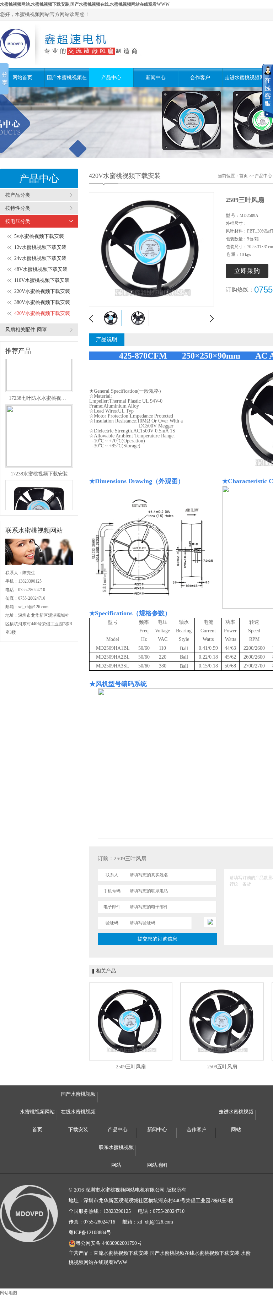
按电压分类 (17, 221)
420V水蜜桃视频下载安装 (42, 313)
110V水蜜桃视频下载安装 (42, 280)
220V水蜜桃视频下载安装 (42, 291)
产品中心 (111, 77)
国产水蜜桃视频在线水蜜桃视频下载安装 (67, 81)
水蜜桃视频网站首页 (37, 1115)
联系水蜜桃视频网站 (116, 1150)
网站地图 (157, 1165)
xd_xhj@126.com (33, 606)
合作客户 (200, 77)
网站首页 (22, 77)
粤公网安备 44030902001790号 (109, 1243)
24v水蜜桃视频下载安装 (40, 258)
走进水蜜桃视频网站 (244, 81)
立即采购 (247, 270)
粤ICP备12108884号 (90, 1232)
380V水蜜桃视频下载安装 (42, 302)
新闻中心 (156, 77)
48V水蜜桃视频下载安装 (41, 269)
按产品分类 (17, 195)
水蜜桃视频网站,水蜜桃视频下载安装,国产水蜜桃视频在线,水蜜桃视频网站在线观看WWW (85, 4)
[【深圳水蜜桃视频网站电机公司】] (77, 44)
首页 (243, 175)
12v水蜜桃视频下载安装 (40, 247)
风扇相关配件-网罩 (26, 329)
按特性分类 (17, 208)
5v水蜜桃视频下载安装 (39, 236)
